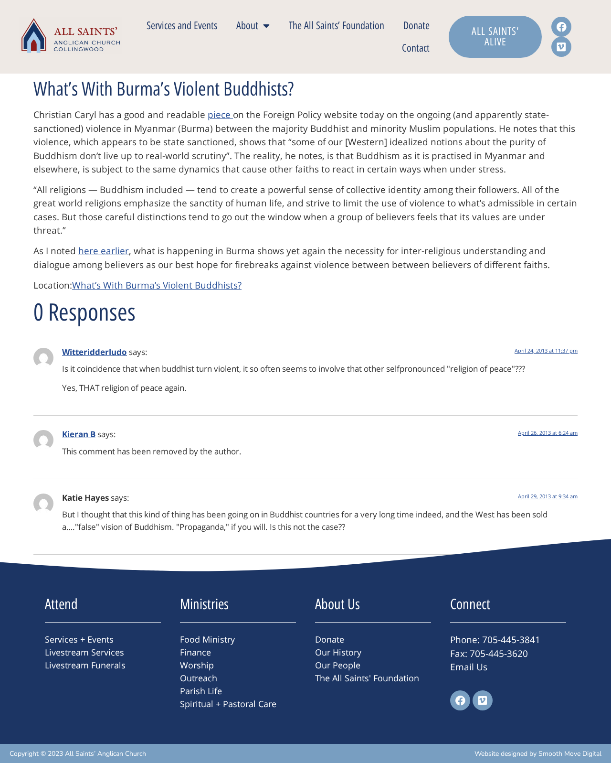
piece (220, 114)
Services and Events (182, 25)
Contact (416, 48)
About (247, 25)
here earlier (103, 251)
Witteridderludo (94, 351)
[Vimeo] (561, 47)
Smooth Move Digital (569, 753)
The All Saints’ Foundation (336, 25)
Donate (416, 25)
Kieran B (78, 434)
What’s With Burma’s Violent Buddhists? (157, 285)
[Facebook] (561, 27)
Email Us (468, 667)
